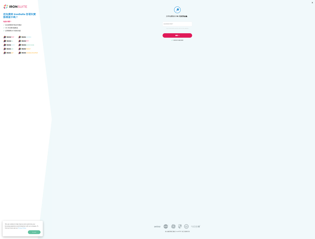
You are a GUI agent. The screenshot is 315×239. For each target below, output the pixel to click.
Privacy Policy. (22, 228)
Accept (34, 232)
